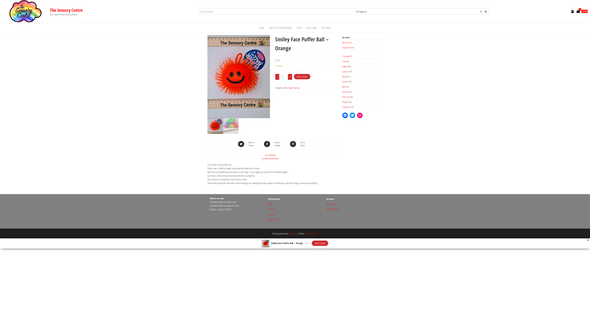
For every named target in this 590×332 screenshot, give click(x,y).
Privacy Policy (273, 219)
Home (261, 27)
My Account (311, 27)
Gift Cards (326, 27)
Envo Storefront (311, 233)
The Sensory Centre (66, 10)
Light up (297, 87)
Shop (299, 27)
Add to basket (302, 76)
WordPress (293, 233)
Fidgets (290, 87)
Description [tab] (270, 155)
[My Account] (572, 11)
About (270, 204)
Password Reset (348, 47)
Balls (285, 87)
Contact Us (272, 214)
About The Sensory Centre (280, 27)
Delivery (271, 209)
